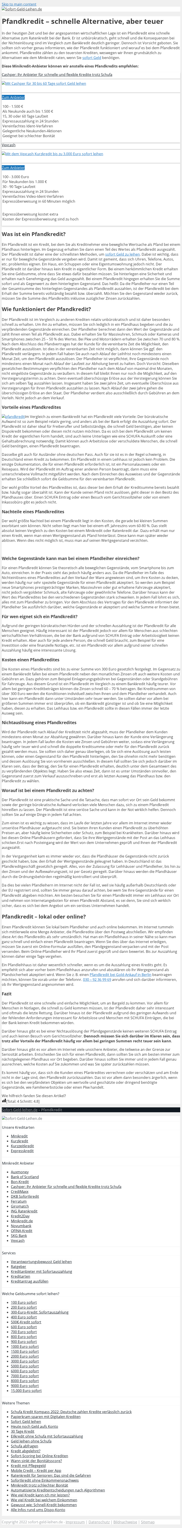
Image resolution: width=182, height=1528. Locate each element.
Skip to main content (19, 4)
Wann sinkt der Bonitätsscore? (36, 1460)
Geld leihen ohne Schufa (31, 1441)
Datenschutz (99, 1522)
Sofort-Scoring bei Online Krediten (39, 1455)
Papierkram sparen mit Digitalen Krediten (46, 1416)
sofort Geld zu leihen (122, 254)
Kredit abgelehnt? (25, 1451)
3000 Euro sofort (25, 1361)
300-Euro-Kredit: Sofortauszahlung (40, 1312)
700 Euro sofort (24, 1331)
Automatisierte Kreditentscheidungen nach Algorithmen (58, 1490)
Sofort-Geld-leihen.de (20, 1109)
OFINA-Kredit (21, 1230)
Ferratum (19, 1201)
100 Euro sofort (24, 1302)
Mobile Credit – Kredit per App (36, 1470)
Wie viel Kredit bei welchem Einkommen (44, 1499)
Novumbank (21, 1225)
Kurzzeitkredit (22, 1145)
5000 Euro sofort (25, 1366)
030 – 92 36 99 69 (97, 979)
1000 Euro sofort (25, 1346)
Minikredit (19, 1136)
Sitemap (148, 1522)
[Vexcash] (52, 153)
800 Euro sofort (24, 1336)
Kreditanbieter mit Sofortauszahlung (41, 1271)
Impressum (75, 1522)
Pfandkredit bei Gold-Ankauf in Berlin (120, 974)
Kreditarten (20, 1276)
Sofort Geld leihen (26, 1421)
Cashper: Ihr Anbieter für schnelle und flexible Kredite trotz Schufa (57, 74)
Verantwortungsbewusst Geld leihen (41, 1261)
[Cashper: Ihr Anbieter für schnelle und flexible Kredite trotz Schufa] (44, 83)
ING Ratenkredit (24, 1211)
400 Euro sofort (24, 1317)
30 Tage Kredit (22, 1431)
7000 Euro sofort (25, 1375)
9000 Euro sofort (25, 1385)
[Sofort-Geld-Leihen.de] (22, 9)
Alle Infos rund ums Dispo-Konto (38, 1509)
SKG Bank (19, 1235)
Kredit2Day (20, 1216)
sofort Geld (91, 57)
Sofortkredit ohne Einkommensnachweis (45, 1480)
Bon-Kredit (20, 1181)
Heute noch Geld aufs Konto (34, 1426)
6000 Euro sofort (25, 1371)
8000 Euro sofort (25, 1380)
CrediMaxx (19, 1191)
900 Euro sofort (24, 1341)
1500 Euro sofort (25, 1351)
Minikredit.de (22, 1220)
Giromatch (20, 1206)
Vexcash (9, 145)
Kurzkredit (19, 1141)
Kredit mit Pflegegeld (28, 1465)
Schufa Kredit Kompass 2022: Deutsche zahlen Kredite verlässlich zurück (71, 1411)
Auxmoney (20, 1171)
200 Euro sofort (24, 1307)
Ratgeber (18, 1266)
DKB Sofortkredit (25, 1196)
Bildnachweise (125, 1522)
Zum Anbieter (13, 97)
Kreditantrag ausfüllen (29, 1281)
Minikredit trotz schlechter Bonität (39, 1485)
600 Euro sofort (24, 1326)
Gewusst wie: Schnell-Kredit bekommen (44, 1504)
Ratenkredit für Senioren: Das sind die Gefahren (51, 1475)
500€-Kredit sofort (26, 1322)
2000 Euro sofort (25, 1356)
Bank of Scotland (25, 1176)
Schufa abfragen (24, 1446)
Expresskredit (22, 1150)
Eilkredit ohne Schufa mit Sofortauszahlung (47, 1436)
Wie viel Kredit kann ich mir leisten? (40, 1495)
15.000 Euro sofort (26, 1390)
